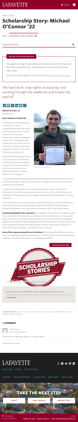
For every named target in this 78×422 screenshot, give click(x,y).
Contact (18, 369)
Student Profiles (8, 314)
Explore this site (10, 44)
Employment (53, 377)
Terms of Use (29, 419)
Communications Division (59, 75)
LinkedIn (74, 363)
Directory (6, 377)
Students (18, 314)
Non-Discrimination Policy (63, 419)
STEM (69, 312)
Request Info (63, 400)
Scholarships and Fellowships (54, 312)
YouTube (66, 363)
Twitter (58, 363)
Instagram (70, 363)
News (4, 36)
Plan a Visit (7, 369)
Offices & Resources (22, 377)
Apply (14, 400)
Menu (67, 4)
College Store (39, 377)
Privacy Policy (43, 419)
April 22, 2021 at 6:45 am (18, 332)
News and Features (35, 312)
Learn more (11, 297)
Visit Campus (39, 400)
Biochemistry (22, 312)
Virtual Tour (67, 377)
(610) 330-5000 (30, 369)
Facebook (62, 363)
